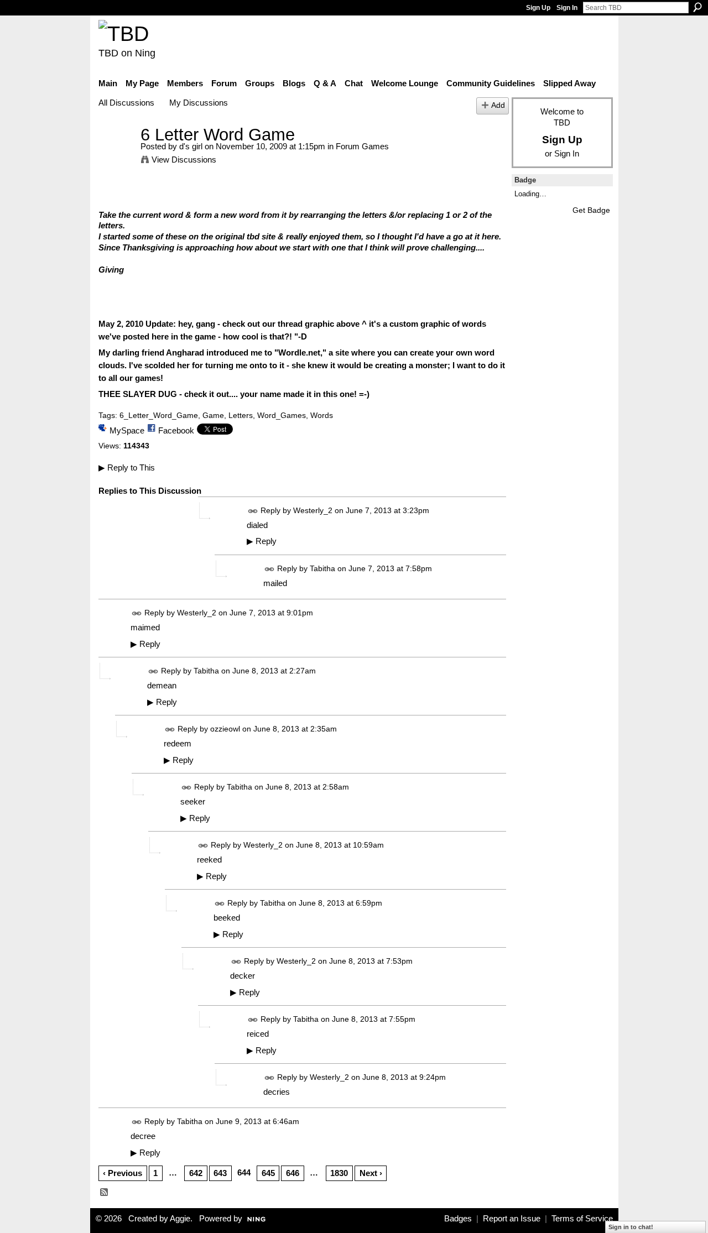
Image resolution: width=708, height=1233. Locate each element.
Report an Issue (511, 1218)
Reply (262, 541)
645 (268, 1173)
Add (498, 105)
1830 (339, 1173)
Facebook (176, 430)
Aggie (180, 1218)
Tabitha (322, 568)
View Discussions (184, 159)
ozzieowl (225, 728)
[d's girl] (116, 155)
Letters (240, 415)
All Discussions (126, 102)
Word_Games (281, 415)
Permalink (253, 511)
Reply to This (126, 467)
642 (195, 1173)
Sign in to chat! (630, 1227)
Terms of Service (582, 1218)
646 (292, 1173)
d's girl (190, 146)
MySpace (127, 430)
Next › (371, 1173)
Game (213, 415)
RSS (105, 1193)
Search (697, 7)
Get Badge (591, 210)
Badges (458, 1218)
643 (220, 1173)
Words (321, 415)
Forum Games (362, 146)
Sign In (566, 8)
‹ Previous (122, 1173)
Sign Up (538, 8)
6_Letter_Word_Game (158, 415)
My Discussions (198, 102)
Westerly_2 (312, 510)
